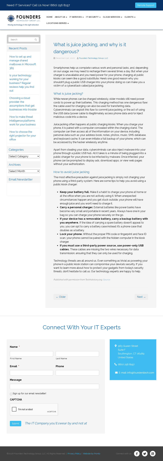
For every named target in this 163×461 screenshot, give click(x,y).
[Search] (36, 39)
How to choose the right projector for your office (22, 135)
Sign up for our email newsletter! (29, 393)
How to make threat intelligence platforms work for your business (22, 120)
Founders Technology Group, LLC (93, 58)
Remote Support (145, 5)
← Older (61, 296)
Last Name (61, 358)
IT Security (92, 17)
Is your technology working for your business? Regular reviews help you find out (21, 83)
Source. (106, 279)
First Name (16, 358)
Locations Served (56, 23)
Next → (141, 296)
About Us (60, 17)
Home (49, 17)
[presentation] (34, 409)
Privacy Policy (74, 453)
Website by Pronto (91, 453)
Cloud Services (112, 17)
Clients (129, 17)
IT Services (75, 17)
